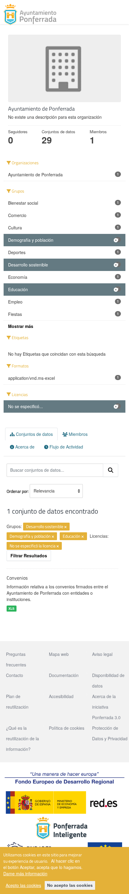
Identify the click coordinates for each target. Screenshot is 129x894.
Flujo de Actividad (65, 447)
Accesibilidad (61, 696)
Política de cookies (66, 728)
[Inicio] (30, 14)
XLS (11, 608)
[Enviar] (110, 470)
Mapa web (59, 654)
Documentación (64, 675)
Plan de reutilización (17, 701)
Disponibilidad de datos (108, 680)
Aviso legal (102, 654)
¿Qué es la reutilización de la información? (22, 738)
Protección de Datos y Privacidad (110, 733)
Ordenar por (17, 491)
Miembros (78, 434)
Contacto (14, 675)
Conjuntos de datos (34, 434)
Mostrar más (20, 326)
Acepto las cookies (23, 885)
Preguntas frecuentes (16, 659)
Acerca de (24, 447)
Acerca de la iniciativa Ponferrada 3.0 (106, 706)
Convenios (17, 577)
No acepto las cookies (70, 885)
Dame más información (25, 873)
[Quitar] (65, 526)
